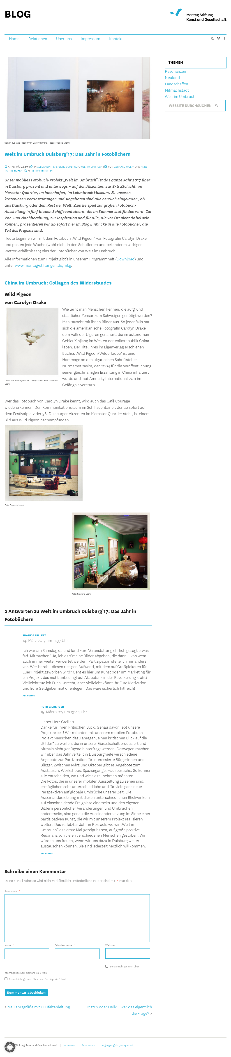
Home (14, 38)
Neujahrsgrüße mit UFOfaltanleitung (38, 1007)
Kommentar (12, 891)
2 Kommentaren (42, 170)
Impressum (90, 38)
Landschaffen (176, 84)
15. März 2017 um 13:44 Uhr (64, 712)
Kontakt (116, 38)
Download (125, 259)
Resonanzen (175, 71)
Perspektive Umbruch (65, 166)
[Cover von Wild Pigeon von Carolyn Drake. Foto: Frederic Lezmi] (32, 375)
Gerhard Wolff (124, 166)
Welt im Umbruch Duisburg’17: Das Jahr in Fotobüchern (68, 154)
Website (110, 945)
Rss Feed (212, 38)
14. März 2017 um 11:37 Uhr (45, 640)
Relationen (37, 38)
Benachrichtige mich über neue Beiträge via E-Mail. (38, 979)
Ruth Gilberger (52, 707)
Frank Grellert (34, 635)
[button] (10, 1047)
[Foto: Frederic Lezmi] (44, 500)
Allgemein (44, 166)
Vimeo (218, 38)
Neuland (172, 77)
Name (9, 945)
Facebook (224, 38)
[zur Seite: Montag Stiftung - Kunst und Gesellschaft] (198, 15)
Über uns (64, 38)
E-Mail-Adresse (65, 945)
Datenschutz (88, 1045)
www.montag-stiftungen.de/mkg (43, 265)
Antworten (29, 695)
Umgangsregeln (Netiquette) (117, 1045)
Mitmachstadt (177, 90)
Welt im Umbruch (91, 166)
